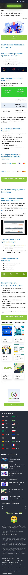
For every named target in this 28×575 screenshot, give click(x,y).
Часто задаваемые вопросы (8, 564)
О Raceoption (12, 556)
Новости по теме (7, 322)
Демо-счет (19, 564)
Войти (17, 558)
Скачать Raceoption (20, 567)
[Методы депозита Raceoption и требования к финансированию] (19, 368)
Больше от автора (20, 322)
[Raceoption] (14, 400)
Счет (15, 560)
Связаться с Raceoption (7, 573)
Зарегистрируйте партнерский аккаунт (14, 404)
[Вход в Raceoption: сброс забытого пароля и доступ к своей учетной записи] (19, 331)
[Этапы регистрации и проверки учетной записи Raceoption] (4, 483)
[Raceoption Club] (14, 514)
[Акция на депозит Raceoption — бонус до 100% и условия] (4, 459)
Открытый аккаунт (13, 562)
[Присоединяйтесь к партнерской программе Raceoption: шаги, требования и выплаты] (4, 473)
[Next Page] (5, 382)
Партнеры (20, 560)
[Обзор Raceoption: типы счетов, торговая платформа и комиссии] (7, 368)
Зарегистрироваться (7, 560)
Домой (2, 10)
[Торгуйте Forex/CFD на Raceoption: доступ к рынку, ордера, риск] (7, 349)
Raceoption (4, 556)
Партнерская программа (8, 558)
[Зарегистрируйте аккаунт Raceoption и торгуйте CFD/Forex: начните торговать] (4, 498)
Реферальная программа (8, 567)
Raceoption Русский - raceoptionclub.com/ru (12, 571)
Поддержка (5, 562)
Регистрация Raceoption (14, 5)
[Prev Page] (2, 382)
